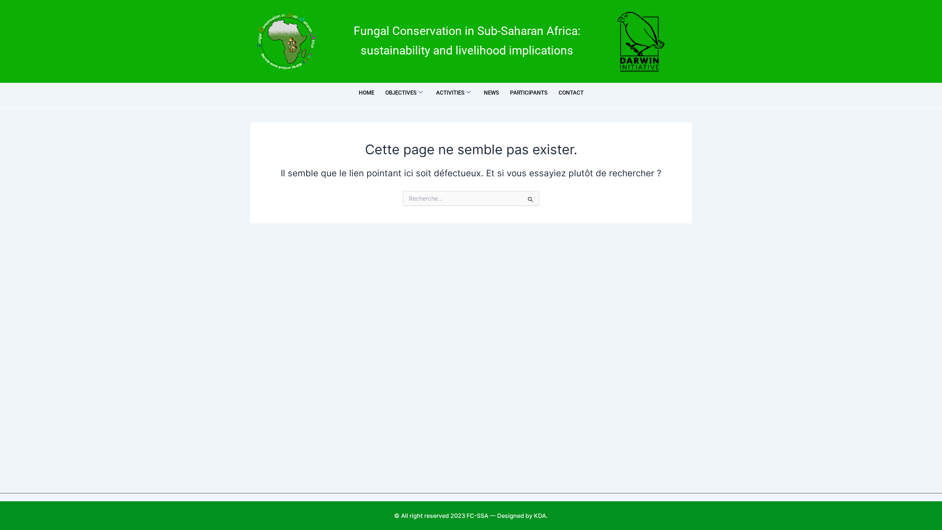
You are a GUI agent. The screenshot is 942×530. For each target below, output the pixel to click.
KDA (540, 515)
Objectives (401, 92)
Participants (529, 92)
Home (366, 92)
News (491, 92)
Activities (450, 92)
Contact (571, 92)
